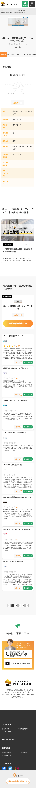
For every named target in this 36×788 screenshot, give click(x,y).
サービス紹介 (10, 54)
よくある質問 (6, 732)
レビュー (25, 54)
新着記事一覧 (6, 752)
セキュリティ (11, 10)
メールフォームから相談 (20, 663)
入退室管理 (21, 10)
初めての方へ (6, 729)
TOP (2, 10)
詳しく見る (27, 362)
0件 (25, 44)
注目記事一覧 (22, 752)
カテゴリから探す (8, 740)
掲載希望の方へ (23, 729)
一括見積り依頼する (18, 323)
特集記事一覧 (6, 755)
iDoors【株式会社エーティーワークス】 (13, 13)
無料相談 (25, 5)
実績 (18, 54)
